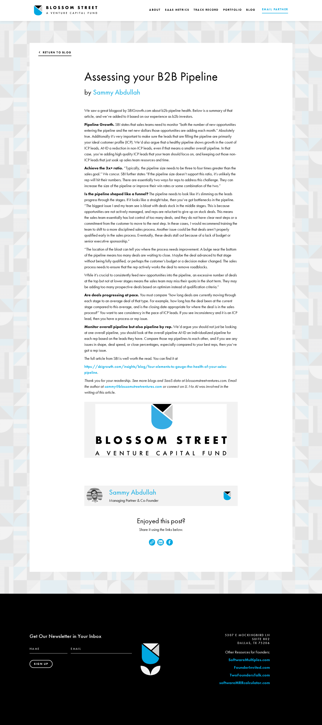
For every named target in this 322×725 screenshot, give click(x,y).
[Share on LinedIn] (160, 542)
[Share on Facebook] (169, 542)
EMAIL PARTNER (275, 9)
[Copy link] (152, 542)
